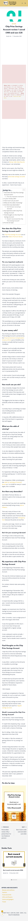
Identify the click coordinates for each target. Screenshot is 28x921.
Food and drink (6, 895)
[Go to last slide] (4, 864)
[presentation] (14, 859)
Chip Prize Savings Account (13, 234)
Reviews (14, 23)
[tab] (11, 879)
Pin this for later (9, 223)
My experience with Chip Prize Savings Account (13, 212)
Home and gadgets (8, 899)
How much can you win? (11, 201)
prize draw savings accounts (16, 176)
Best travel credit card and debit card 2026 (21, 830)
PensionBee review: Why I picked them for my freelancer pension (6, 832)
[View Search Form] (25, 3)
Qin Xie (9, 36)
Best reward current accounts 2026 (13, 870)
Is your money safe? (10, 198)
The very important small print (15, 196)
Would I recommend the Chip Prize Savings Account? (15, 220)
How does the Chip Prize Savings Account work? (14, 194)
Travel (4, 902)
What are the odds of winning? (13, 203)
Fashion (4, 892)
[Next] (24, 864)
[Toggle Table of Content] (23, 190)
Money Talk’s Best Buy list (17, 162)
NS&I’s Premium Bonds (16, 237)
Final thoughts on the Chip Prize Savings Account (13, 216)
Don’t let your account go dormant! (14, 207)
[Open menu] (22, 3)
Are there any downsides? (12, 205)
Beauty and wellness (8, 890)
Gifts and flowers (7, 897)
